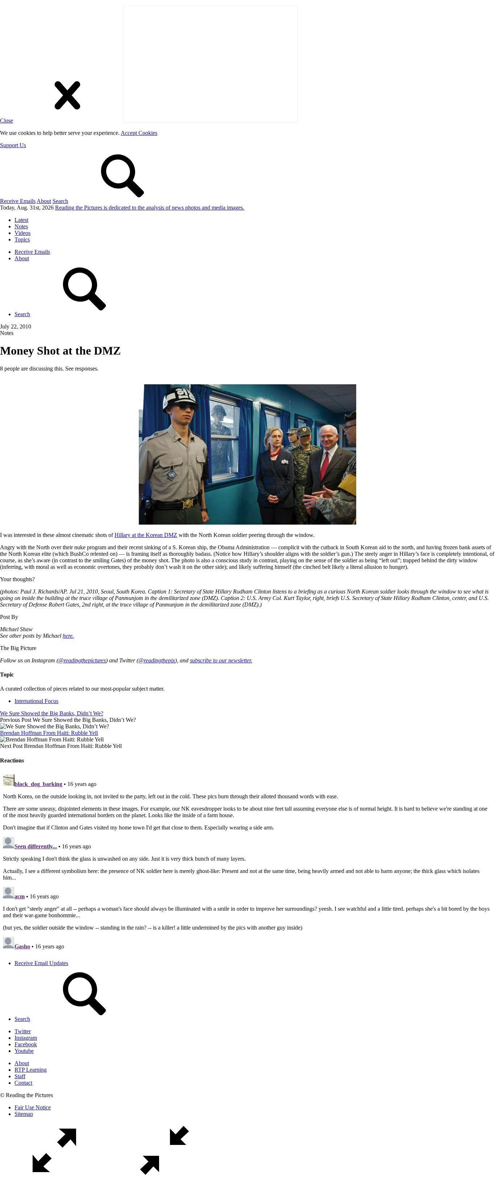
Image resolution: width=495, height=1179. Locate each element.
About (44, 201)
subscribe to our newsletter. (221, 660)
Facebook (25, 1044)
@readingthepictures (82, 660)
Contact (23, 1083)
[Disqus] (247, 862)
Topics (22, 239)
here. (68, 636)
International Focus (36, 701)
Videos (22, 233)
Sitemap (23, 1114)
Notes (21, 226)
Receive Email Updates (41, 963)
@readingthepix (156, 660)
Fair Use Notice (32, 1107)
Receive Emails (18, 201)
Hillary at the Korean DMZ (146, 535)
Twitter (22, 1031)
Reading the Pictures (149, 207)
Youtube (24, 1051)
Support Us (13, 145)
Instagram (25, 1038)
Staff (19, 1076)
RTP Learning (30, 1070)
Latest (21, 220)
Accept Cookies (139, 133)
